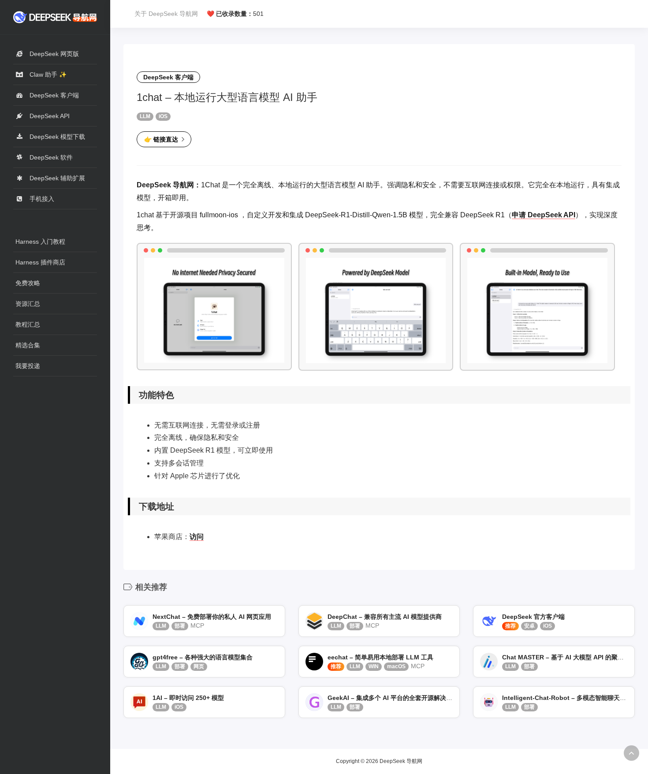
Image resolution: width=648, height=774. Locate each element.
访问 (197, 536)
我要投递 (27, 365)
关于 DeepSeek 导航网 (166, 13)
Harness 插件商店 (40, 262)
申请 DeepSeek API (543, 215)
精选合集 (27, 345)
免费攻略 (27, 283)
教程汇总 (27, 324)
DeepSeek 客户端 (168, 77)
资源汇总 (27, 303)
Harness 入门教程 (40, 241)
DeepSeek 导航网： (169, 185)
